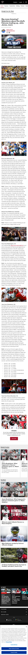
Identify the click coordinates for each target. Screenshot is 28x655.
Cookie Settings (14, 644)
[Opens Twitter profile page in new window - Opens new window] (7, 32)
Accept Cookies (14, 652)
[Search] (23, 2)
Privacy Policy (9, 642)
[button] (6, 597)
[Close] (26, 626)
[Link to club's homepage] (2, 2)
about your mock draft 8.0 (17, 245)
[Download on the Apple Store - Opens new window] (9, 620)
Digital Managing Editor (10, 30)
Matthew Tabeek (9, 29)
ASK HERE (14, 438)
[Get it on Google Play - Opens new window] (18, 620)
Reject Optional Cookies (14, 648)
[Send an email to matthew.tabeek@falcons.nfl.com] (9, 32)
